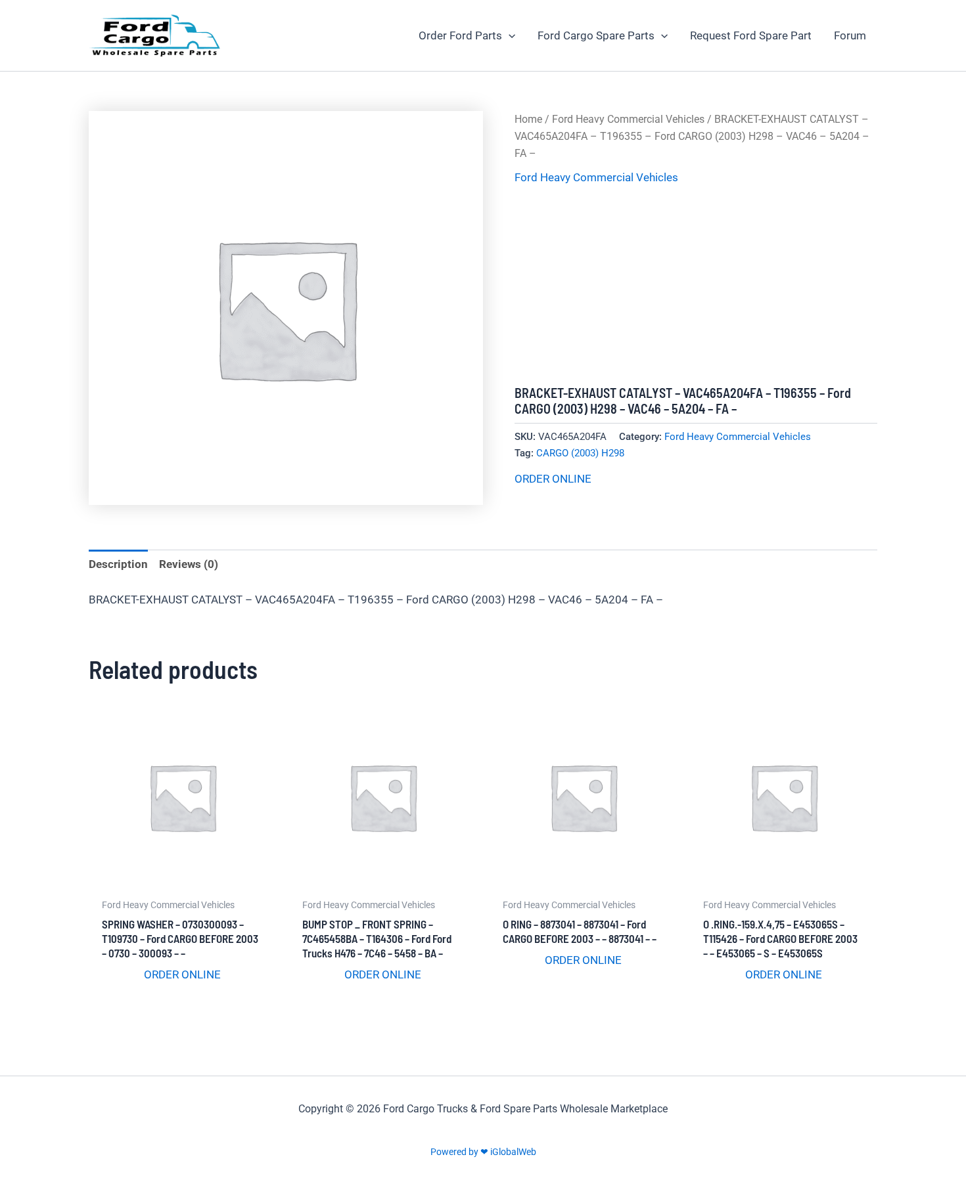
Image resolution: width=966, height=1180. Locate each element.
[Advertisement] (696, 286)
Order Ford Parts (460, 35)
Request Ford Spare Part (751, 35)
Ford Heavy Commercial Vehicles (628, 119)
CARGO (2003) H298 (580, 453)
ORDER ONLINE (553, 478)
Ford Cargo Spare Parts (596, 35)
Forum (850, 35)
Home (528, 119)
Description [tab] (118, 564)
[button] (508, 35)
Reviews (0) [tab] (188, 564)
